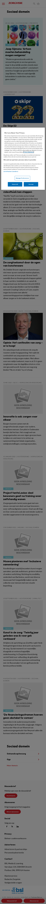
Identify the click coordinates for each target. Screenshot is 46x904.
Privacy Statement (28, 152)
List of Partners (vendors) (11, 171)
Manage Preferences (22, 178)
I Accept (31, 184)
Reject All (15, 184)
